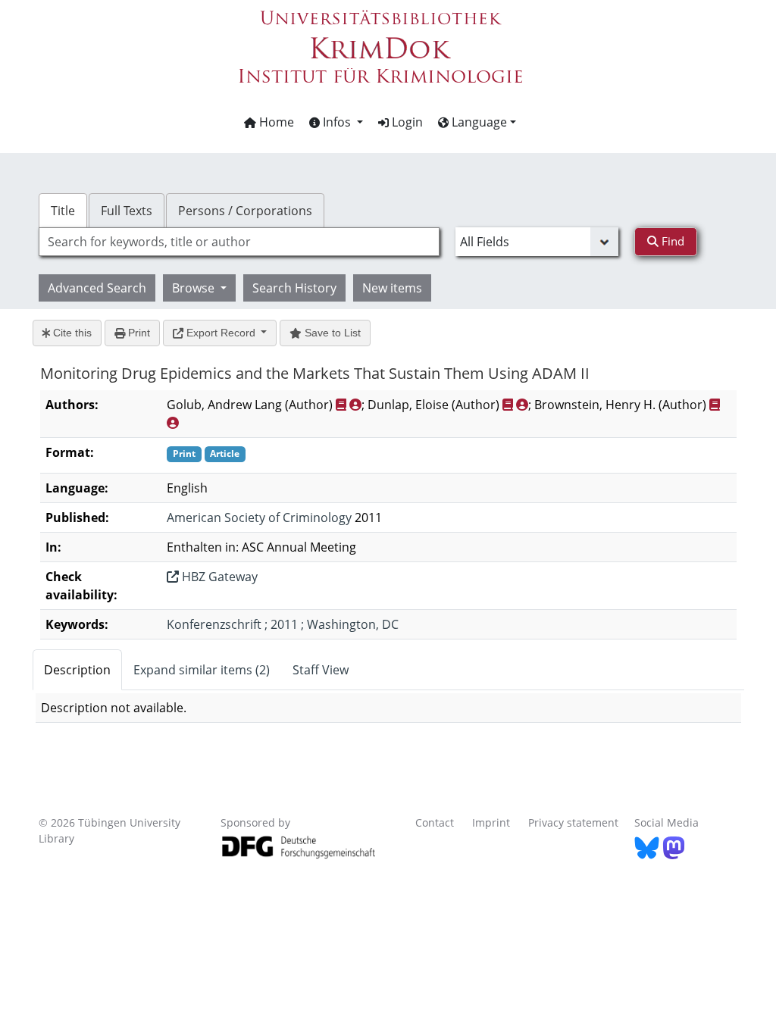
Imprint (491, 822)
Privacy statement (573, 822)
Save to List (331, 333)
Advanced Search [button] (97, 288)
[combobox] (239, 241)
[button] (336, 122)
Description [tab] (77, 669)
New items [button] (392, 288)
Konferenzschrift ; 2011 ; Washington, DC (283, 624)
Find (671, 241)
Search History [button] (294, 288)
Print (137, 333)
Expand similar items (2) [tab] (201, 669)
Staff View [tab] (321, 669)
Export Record (220, 333)
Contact (434, 822)
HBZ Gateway (218, 576)
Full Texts (126, 210)
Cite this (71, 333)
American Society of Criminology (259, 517)
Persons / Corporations (245, 210)
